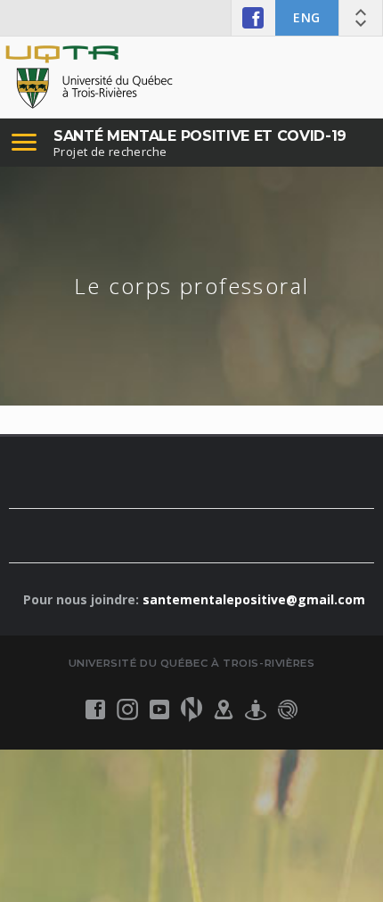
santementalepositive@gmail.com (254, 599)
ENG (307, 17)
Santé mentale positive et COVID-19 (199, 135)
